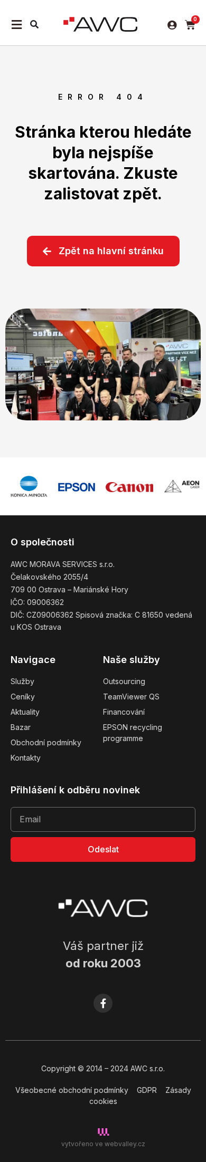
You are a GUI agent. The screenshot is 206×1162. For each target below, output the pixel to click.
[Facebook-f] (103, 1003)
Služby (22, 681)
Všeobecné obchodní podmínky (71, 1090)
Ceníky (23, 696)
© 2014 (90, 1068)
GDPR (147, 1090)
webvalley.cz (125, 1144)
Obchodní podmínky (46, 742)
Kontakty (26, 757)
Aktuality (25, 711)
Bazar (21, 727)
